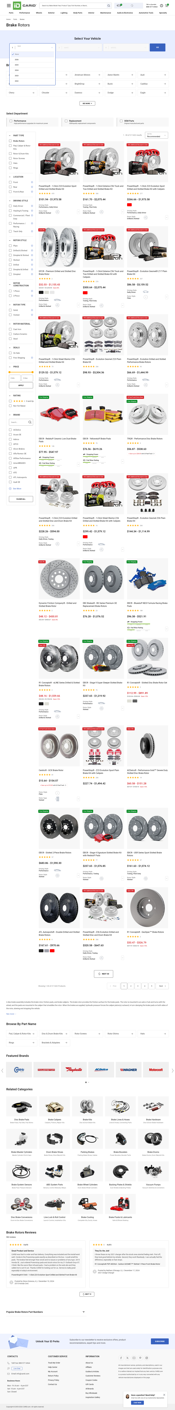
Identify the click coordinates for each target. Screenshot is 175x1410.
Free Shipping (19, 358)
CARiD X (127, 1358)
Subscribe (160, 1341)
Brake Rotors (18, 141)
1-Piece (16, 291)
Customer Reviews (93, 1376)
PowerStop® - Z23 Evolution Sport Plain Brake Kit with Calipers (101, 771)
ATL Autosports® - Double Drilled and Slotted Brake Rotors (59, 933)
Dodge (111, 92)
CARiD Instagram (146, 1358)
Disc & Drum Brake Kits (52, 1033)
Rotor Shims (113, 1033)
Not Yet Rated (19, 406)
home (8, 19)
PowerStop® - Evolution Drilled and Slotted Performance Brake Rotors (146, 360)
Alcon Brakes (19, 449)
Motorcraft (156, 1069)
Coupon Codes (91, 1380)
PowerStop (46, 1069)
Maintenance (105, 13)
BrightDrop (79, 84)
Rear (15, 187)
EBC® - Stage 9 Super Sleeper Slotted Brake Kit (102, 684)
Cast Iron (17, 329)
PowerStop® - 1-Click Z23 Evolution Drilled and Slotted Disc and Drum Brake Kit (58, 519)
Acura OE (17, 434)
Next (161, 986)
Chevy (11, 92)
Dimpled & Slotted (21, 255)
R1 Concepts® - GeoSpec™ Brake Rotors (145, 932)
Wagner (128, 1069)
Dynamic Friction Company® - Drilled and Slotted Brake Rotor (57, 604)
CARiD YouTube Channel (134, 1358)
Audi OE (16, 482)
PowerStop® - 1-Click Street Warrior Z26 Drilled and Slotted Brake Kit (57, 360)
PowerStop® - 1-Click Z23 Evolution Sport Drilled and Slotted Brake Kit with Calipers (146, 187)
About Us (89, 1363)
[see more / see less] (87, 103)
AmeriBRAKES (19, 463)
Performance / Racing (19, 225)
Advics (16, 439)
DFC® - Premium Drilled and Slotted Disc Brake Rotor (57, 272)
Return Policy (53, 1376)
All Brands (90, 1389)
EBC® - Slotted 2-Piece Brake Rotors (55, 852)
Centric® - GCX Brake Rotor (51, 770)
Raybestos (74, 1069)
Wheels (39, 13)
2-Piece (16, 296)
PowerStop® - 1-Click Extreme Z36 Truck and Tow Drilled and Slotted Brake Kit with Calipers (103, 274)
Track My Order (54, 1363)
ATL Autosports (20, 477)
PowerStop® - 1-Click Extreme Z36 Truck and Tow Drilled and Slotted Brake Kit (103, 187)
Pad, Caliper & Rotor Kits (21, 147)
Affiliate (89, 1367)
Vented (16, 315)
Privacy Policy (53, 1380)
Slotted (16, 260)
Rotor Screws (19, 158)
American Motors (82, 75)
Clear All (20, 499)
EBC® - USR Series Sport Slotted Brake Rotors (144, 854)
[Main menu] (9, 6)
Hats (15, 163)
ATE (15, 472)
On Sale (16, 353)
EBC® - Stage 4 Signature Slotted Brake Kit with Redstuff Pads (102, 854)
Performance (24, 13)
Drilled (16, 265)
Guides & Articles (92, 1371)
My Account (53, 1371)
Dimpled (16, 274)
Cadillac (144, 84)
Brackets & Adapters (51, 1042)
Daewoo (78, 92)
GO (157, 47)
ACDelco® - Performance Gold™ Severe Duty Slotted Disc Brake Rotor (147, 771)
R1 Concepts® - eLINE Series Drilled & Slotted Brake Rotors (59, 684)
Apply (21, 385)
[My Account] (161, 6)
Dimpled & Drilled (20, 269)
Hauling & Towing (20, 211)
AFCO (15, 444)
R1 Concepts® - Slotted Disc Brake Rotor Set (147, 682)
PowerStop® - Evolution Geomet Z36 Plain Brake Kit (146, 519)
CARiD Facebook (121, 1358)
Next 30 (105, 974)
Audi (142, 75)
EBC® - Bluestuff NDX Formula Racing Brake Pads (147, 604)
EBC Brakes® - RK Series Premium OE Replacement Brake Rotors (100, 604)
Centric (19, 1069)
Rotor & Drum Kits (21, 154)
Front (15, 182)
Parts (11, 13)
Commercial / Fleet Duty (21, 217)
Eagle (142, 92)
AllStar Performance (22, 458)
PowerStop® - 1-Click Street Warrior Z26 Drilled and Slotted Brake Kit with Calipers (101, 519)
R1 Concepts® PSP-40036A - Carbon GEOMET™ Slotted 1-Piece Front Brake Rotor (127, 1264)
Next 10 (88, 1294)
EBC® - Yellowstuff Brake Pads (97, 438)
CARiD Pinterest (140, 1358)
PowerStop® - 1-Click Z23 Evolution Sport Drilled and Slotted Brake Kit (57, 187)
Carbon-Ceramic (20, 334)
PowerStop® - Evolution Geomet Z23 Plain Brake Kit (102, 360)
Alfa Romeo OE (19, 453)
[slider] (9, 372)
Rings (15, 168)
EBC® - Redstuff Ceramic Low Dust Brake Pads (57, 440)
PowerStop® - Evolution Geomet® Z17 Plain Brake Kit (147, 272)
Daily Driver (18, 206)
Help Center (52, 1367)
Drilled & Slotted (20, 250)
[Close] (164, 1395)
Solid (15, 310)
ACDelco (17, 430)
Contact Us (52, 1384)
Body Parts (77, 13)
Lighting (64, 13)
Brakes (22, 19)
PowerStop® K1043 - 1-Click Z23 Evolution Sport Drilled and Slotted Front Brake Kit (44, 1275)
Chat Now (137, 1403)
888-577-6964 (151, 7)
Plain (15, 246)
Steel (15, 339)
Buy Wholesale (91, 1393)
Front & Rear (18, 192)
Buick (110, 84)
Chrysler (45, 92)
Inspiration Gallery (93, 1397)
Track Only (17, 231)
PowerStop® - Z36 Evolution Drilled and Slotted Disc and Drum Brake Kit (101, 933)
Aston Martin (113, 75)
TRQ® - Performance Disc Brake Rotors (144, 438)
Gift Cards (90, 1384)
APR (15, 468)
